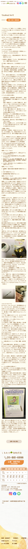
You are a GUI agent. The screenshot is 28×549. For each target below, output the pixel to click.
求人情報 (14, 543)
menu (25, 3)
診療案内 (15, 538)
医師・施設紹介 (5, 538)
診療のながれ (5, 541)
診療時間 (23, 538)
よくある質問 (5, 543)
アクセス (14, 541)
